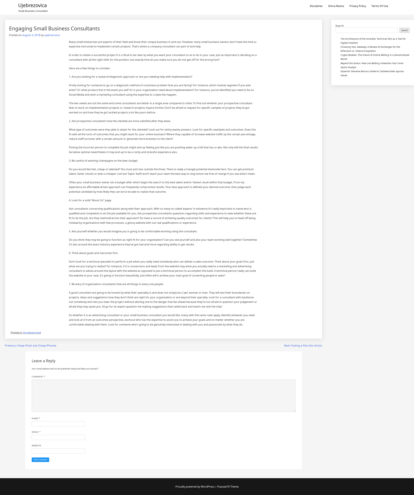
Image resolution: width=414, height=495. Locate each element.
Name (36, 418)
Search (339, 26)
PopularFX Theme (228, 486)
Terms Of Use (379, 6)
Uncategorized (32, 332)
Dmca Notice (336, 6)
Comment (38, 376)
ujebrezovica (32, 5)
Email (36, 431)
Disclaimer (316, 6)
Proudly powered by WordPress (195, 486)
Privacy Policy (357, 6)
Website (36, 445)
